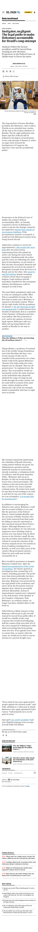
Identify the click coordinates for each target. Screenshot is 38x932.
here (28, 786)
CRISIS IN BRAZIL (6, 28)
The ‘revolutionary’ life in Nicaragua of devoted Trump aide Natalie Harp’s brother (17, 906)
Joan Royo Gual (19, 63)
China (9, 23)
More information (6, 781)
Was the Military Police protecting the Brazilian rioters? (18, 339)
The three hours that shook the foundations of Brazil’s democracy (23, 759)
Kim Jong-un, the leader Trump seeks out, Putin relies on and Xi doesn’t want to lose (18, 874)
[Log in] (34, 12)
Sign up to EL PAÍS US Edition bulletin (16, 732)
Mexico (4, 23)
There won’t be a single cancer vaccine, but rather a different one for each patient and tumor (18, 857)
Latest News (15, 23)
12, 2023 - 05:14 (21, 66)
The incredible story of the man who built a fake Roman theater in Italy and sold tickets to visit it (17, 911)
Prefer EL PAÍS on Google (11, 76)
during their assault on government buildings (18, 230)
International (10, 18)
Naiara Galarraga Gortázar (21, 752)
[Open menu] (3, 12)
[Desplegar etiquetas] (34, 772)
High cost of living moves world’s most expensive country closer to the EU (17, 869)
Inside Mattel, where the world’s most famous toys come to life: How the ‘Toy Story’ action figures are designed (18, 895)
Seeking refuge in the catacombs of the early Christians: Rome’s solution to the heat (19, 863)
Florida (10, 773)
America (4, 773)
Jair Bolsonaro (18, 773)
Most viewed (6, 884)
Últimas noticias (8, 853)
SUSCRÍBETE (28, 12)
